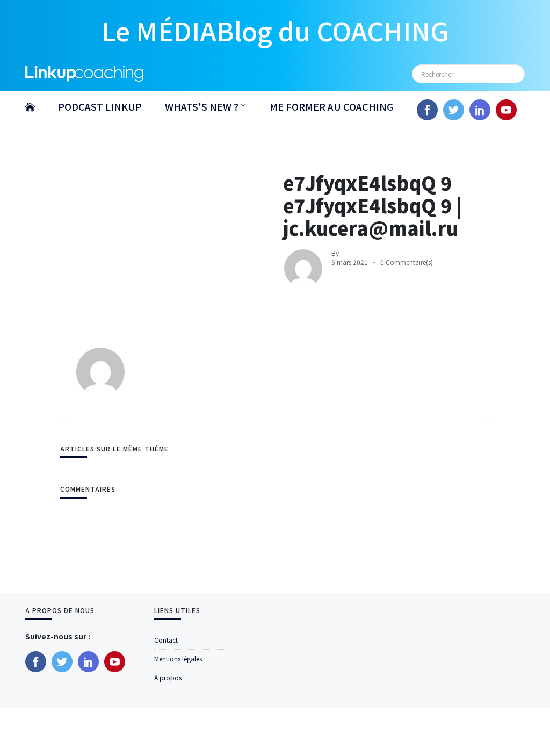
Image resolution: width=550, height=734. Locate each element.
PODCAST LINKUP (100, 106)
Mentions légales (178, 658)
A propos (168, 677)
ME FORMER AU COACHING (331, 106)
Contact (166, 639)
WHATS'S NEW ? (201, 106)
